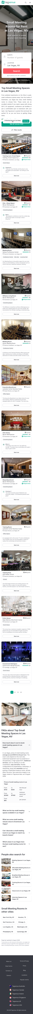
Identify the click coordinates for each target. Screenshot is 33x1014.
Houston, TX (22, 917)
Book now (16, 175)
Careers (9, 975)
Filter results (18, 130)
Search (16, 71)
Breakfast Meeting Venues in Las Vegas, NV (21, 876)
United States (5, 80)
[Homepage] (8, 2)
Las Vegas (17, 80)
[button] (25, 2)
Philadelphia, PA (8, 931)
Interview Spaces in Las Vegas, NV (19, 898)
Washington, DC (22, 927)
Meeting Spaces (25, 80)
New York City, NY (8, 917)
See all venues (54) (16, 124)
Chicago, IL (21, 922)
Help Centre (8, 966)
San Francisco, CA (8, 922)
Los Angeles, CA (8, 927)
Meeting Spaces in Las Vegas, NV (21, 861)
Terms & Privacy (24, 961)
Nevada (12, 80)
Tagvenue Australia (18, 986)
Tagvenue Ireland (18, 994)
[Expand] (30, 2)
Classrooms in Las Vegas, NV (21, 891)
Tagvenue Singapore (19, 997)
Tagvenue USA (17, 1005)
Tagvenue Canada (18, 990)
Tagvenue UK (16, 1001)
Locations (24, 975)
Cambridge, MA (22, 931)
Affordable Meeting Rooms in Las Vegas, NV (21, 868)
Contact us (9, 971)
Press (24, 965)
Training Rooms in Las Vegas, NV (21, 883)
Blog (24, 970)
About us (8, 961)
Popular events (24, 979)
